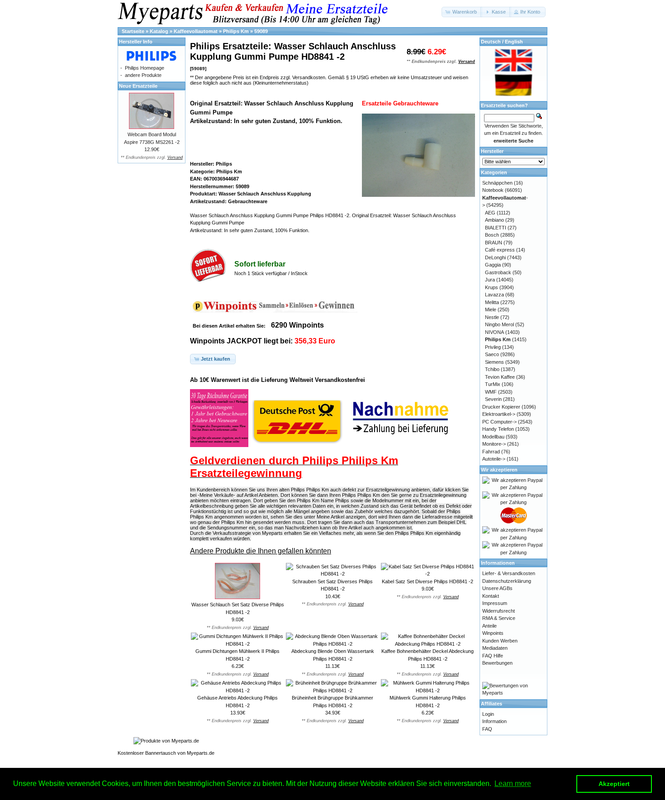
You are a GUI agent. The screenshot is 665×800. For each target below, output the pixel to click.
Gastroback (498, 272)
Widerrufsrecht (498, 611)
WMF (491, 392)
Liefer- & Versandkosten (508, 573)
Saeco (492, 354)
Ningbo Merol (499, 324)
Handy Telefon (498, 429)
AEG (490, 212)
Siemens (494, 362)
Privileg (493, 347)
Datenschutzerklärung (506, 581)
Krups (491, 287)
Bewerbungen (497, 663)
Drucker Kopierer (501, 407)
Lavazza (494, 294)
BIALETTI (495, 227)
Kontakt (490, 596)
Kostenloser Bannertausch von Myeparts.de (166, 753)
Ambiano (494, 220)
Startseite (133, 31)
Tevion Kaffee (500, 377)
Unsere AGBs (497, 588)
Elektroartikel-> (498, 414)
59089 (261, 31)
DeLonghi (495, 257)
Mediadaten (495, 648)
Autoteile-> (493, 459)
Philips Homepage (144, 68)
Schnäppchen (497, 183)
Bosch (492, 235)
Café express (500, 249)
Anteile (489, 626)
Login (488, 714)
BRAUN (493, 242)
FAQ (487, 729)
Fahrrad (491, 451)
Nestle (492, 317)
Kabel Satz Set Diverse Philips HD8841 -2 (427, 581)
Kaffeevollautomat (196, 31)
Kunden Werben (500, 640)
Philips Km (236, 31)
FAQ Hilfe (492, 655)
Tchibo (492, 369)
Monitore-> (494, 444)
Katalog (159, 31)
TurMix (492, 384)
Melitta (492, 302)
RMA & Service (498, 618)
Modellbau (493, 436)
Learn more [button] (512, 783)
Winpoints (493, 633)
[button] (462, 12)
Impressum (494, 603)
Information (494, 721)
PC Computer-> (499, 421)
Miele (490, 309)
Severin (493, 399)
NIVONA (494, 332)
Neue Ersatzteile (138, 86)
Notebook (493, 190)
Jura (490, 279)
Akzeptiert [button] (614, 783)
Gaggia (493, 264)
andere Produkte (143, 75)
